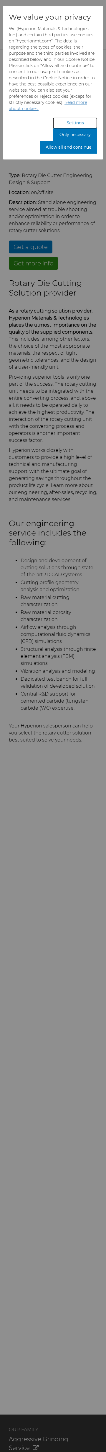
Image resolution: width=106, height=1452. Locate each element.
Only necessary (75, 134)
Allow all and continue (68, 147)
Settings (75, 123)
